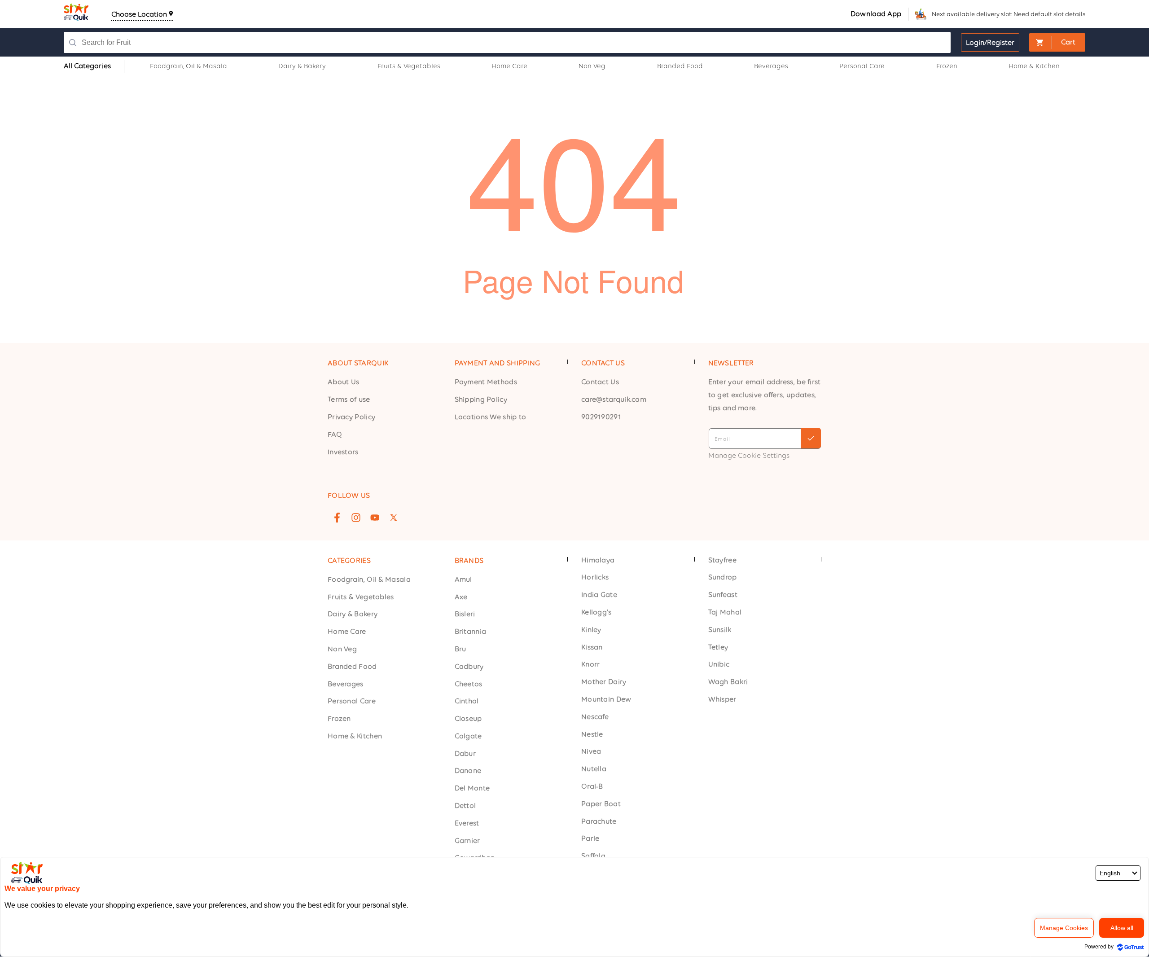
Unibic (719, 664)
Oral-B (592, 786)
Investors (343, 451)
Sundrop (722, 577)
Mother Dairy (604, 682)
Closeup (468, 719)
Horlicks (595, 577)
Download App (876, 13)
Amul (463, 579)
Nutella (593, 769)
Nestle (592, 734)
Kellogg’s (596, 612)
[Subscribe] (811, 438)
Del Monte (472, 788)
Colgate (468, 736)
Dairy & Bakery (352, 614)
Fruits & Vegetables (361, 597)
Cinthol (467, 701)
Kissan (592, 647)
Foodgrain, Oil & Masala (369, 579)
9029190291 (601, 417)
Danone (468, 771)
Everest (467, 823)
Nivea (591, 751)
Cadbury (469, 666)
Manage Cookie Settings (748, 455)
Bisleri (465, 614)
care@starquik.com (613, 399)
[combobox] (477, 42)
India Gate (599, 595)
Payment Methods (486, 382)
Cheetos (468, 684)
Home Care (347, 632)
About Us (343, 382)
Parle (590, 838)
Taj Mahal (725, 612)
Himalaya (597, 560)
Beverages (346, 684)
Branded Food (352, 666)
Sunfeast (722, 595)
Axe (461, 597)
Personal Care (352, 701)
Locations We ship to (490, 417)
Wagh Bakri (728, 682)
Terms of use (349, 399)
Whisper (722, 699)
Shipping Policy (481, 399)
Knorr (590, 664)
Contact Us (600, 382)
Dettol (465, 806)
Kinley (591, 629)
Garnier (467, 840)
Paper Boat (601, 803)
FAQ (335, 434)
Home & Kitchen (355, 736)
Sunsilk (720, 629)
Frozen (339, 719)
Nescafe (595, 716)
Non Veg (342, 649)
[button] (1057, 42)
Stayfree (722, 560)
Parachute (599, 821)
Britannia (471, 632)
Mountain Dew (606, 699)
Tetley (718, 647)
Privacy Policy (351, 417)
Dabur (465, 753)
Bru (460, 649)
